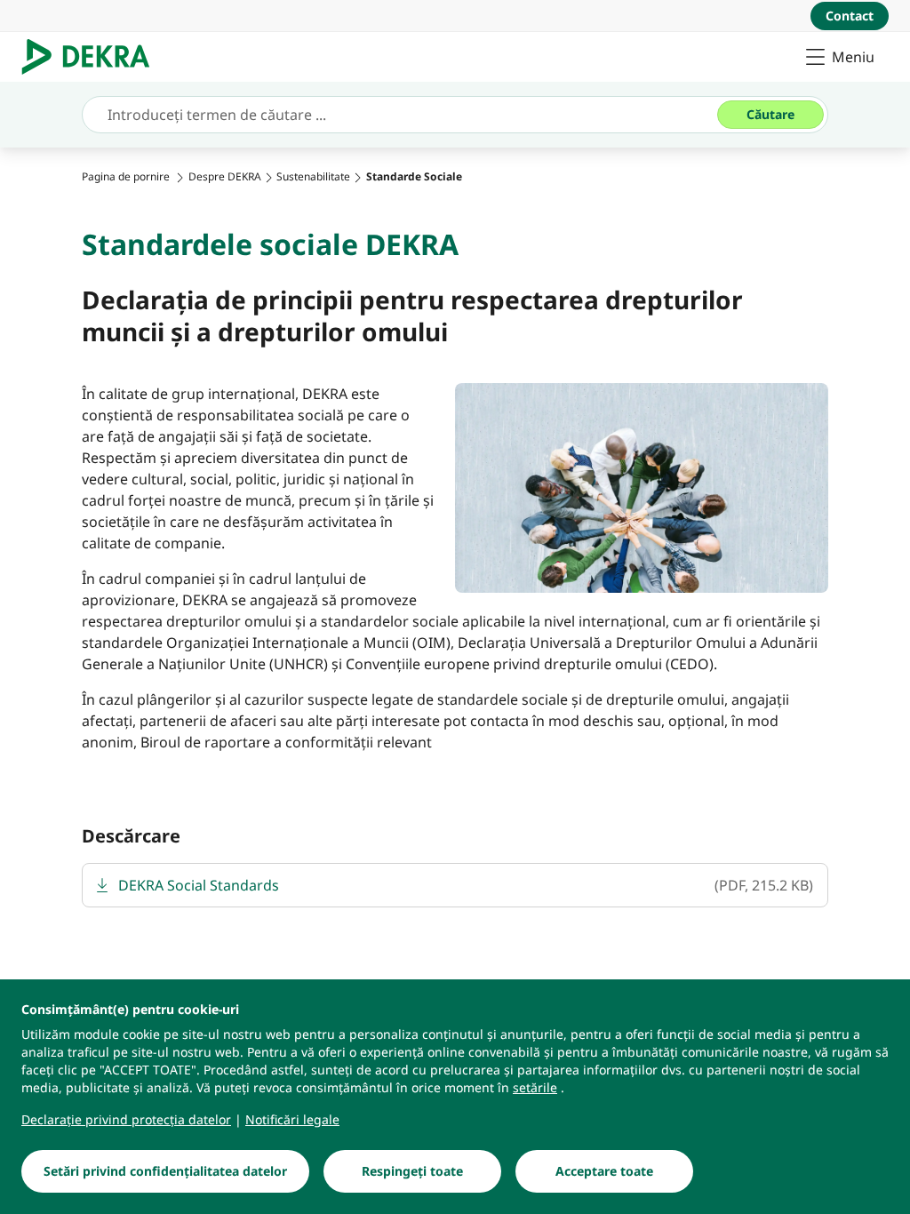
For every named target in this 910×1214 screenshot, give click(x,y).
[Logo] (92, 57)
